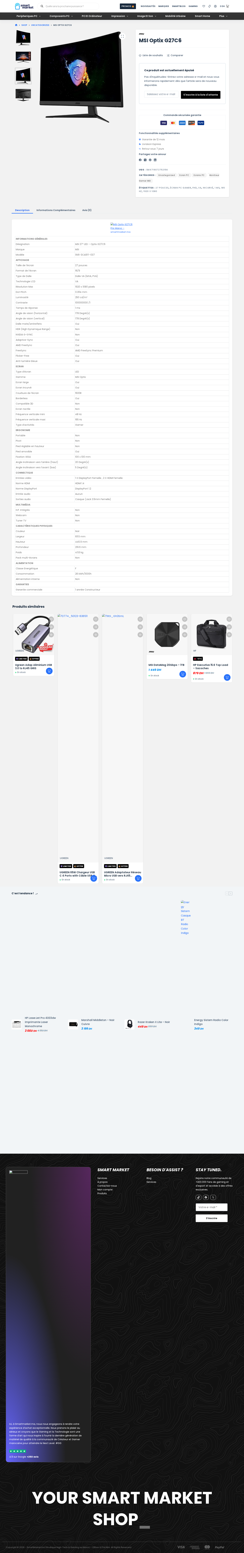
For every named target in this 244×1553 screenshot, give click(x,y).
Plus (221, 16)
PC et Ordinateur (92, 16)
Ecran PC (184, 175)
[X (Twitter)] (145, 160)
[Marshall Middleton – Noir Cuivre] (73, 1024)
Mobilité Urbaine (175, 16)
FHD (194, 187)
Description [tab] (22, 210)
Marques (163, 6)
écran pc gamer (180, 187)
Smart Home (202, 16)
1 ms (217, 187)
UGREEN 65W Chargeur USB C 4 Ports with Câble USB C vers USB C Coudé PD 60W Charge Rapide (76, 877)
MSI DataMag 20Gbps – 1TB (166, 665)
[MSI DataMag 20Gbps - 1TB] (166, 634)
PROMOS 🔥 (128, 6)
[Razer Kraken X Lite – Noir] (129, 1024)
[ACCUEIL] (16, 25)
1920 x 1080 (150, 191)
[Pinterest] (150, 160)
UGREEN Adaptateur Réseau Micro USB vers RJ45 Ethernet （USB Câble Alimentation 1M (122, 877)
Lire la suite (48, 671)
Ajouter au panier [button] (182, 674)
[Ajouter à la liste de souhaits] (50, 619)
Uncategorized (166, 175)
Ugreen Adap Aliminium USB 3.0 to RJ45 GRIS (33, 666)
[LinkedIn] (155, 160)
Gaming (193, 6)
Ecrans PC (199, 175)
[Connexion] (215, 6)
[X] (213, 1197)
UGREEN (19, 650)
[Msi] (143, 34)
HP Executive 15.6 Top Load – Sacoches (210, 666)
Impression (118, 16)
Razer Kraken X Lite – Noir (154, 1022)
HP (194, 650)
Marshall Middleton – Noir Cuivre (98, 1022)
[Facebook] (140, 160)
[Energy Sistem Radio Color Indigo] (186, 1024)
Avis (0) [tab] (87, 210)
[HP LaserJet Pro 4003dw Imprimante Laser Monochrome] (17, 1024)
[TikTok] (198, 1197)
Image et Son (145, 16)
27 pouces (162, 187)
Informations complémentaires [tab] (56, 210)
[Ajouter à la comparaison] (50, 627)
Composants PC (60, 16)
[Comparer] (209, 6)
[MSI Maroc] (122, 228)
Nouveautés (148, 6)
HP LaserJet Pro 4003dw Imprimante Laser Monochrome (40, 1022)
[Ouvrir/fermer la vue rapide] (50, 634)
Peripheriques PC (27, 16)
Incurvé (208, 187)
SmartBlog (179, 6)
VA (199, 187)
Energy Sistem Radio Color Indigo (211, 1022)
